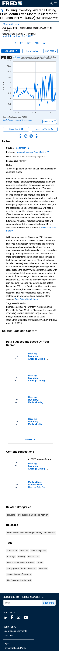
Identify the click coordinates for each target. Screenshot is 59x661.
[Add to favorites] (1, 10)
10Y (29, 43)
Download (31, 51)
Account (43, 129)
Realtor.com (21, 148)
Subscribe (48, 602)
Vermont (24, 550)
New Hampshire (38, 550)
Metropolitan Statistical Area (20, 562)
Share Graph (15, 129)
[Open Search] (51, 3)
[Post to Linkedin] (36, 136)
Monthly (43, 568)
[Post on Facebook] (25, 136)
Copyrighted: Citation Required (21, 568)
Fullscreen (48, 121)
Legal (6, 643)
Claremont (12, 550)
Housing (11, 515)
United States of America (19, 574)
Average (11, 556)
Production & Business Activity (33, 515)
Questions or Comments (15, 631)
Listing (21, 556)
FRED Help (9, 635)
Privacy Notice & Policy (15, 648)
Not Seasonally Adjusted (19, 580)
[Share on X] (20, 136)
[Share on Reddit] (31, 136)
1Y (14, 43)
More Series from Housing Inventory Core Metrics (31, 532)
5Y (21, 43)
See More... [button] (30, 439)
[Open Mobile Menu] (55, 3)
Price (40, 562)
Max (37, 43)
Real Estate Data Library (26, 299)
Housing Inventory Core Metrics (31, 152)
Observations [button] (9, 24)
